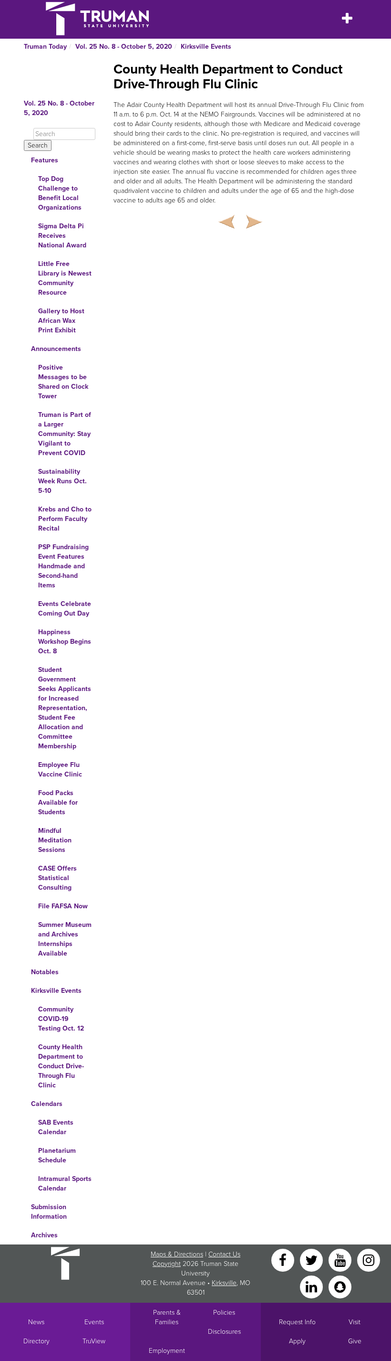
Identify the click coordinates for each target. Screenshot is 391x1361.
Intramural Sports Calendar (65, 1183)
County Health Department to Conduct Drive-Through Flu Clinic (61, 1066)
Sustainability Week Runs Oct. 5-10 (62, 481)
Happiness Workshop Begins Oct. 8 (64, 641)
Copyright (167, 1264)
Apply (297, 1341)
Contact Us (224, 1254)
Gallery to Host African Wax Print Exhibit (61, 320)
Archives (44, 1235)
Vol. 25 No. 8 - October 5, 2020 (123, 47)
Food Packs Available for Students (58, 802)
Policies (224, 1312)
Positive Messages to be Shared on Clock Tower (63, 381)
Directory (36, 1341)
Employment (167, 1351)
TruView (93, 1341)
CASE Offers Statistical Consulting (57, 878)
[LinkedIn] (312, 1286)
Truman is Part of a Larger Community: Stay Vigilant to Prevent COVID (64, 434)
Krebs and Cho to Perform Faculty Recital (65, 518)
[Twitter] (312, 1259)
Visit (354, 1322)
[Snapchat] (340, 1286)
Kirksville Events (206, 47)
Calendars (46, 1104)
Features (44, 160)
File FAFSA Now (63, 906)
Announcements (56, 349)
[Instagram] (368, 1259)
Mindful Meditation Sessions (55, 840)
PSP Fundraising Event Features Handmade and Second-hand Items (63, 566)
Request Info (297, 1322)
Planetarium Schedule (57, 1155)
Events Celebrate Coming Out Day (64, 608)
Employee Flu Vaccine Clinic (60, 769)
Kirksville (224, 1283)
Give (354, 1341)
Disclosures (224, 1332)
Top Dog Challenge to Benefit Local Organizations (60, 193)
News (36, 1322)
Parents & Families (167, 1317)
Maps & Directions (177, 1254)
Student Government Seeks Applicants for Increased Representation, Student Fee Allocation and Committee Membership (64, 708)
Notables (45, 972)
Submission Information (49, 1212)
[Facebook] (283, 1259)
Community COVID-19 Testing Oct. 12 (61, 1018)
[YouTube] (341, 1259)
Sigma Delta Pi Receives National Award (62, 235)
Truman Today (45, 47)
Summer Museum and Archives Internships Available (65, 939)
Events (94, 1322)
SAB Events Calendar (55, 1127)
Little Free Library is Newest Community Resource (65, 278)
